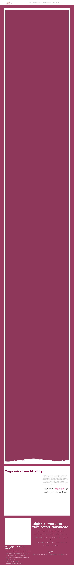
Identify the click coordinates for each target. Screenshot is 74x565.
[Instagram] (65, 2)
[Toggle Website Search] (61, 2)
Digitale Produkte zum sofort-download (50, 525)
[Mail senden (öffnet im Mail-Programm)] (70, 2)
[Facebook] (63, 2)
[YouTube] (67, 2)
